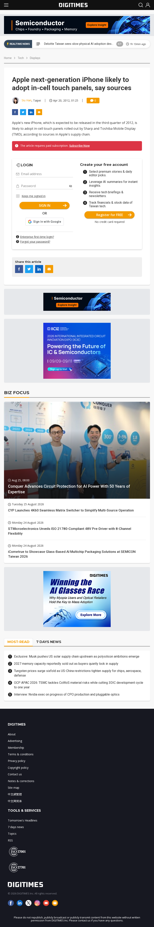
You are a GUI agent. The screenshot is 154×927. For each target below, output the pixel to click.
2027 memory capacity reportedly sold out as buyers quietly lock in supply (66, 664)
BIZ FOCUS (16, 392)
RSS (10, 840)
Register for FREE (109, 215)
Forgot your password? (35, 241)
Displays (35, 58)
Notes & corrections (21, 781)
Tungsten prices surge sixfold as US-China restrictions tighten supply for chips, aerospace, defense (77, 673)
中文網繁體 (15, 794)
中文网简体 (15, 801)
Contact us (15, 774)
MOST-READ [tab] (18, 642)
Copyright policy (18, 768)
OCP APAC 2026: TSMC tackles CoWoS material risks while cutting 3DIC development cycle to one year (78, 685)
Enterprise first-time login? (37, 237)
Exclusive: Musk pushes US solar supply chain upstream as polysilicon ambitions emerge (76, 656)
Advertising (15, 741)
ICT (120, 44)
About (12, 734)
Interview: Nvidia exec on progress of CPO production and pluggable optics (67, 694)
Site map (13, 787)
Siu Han (26, 100)
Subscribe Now (79, 146)
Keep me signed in (34, 196)
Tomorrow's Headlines (22, 820)
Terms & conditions (20, 754)
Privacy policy (16, 761)
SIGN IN (44, 205)
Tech (21, 58)
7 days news (16, 827)
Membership (16, 748)
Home (8, 58)
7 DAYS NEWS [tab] (48, 642)
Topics (12, 833)
